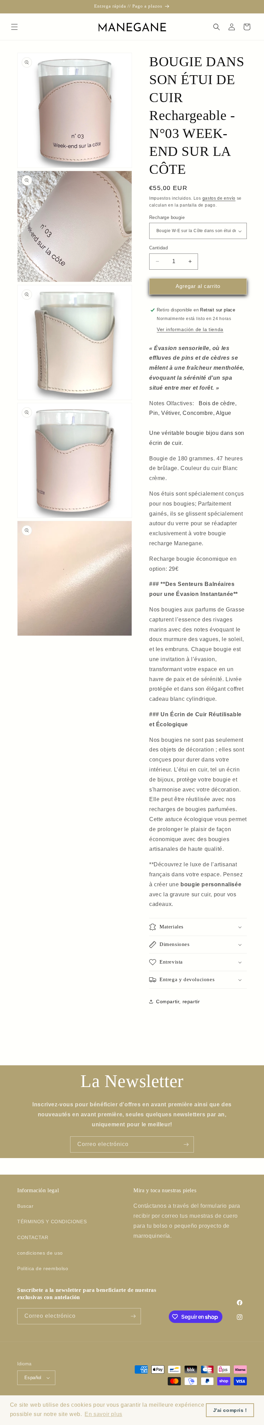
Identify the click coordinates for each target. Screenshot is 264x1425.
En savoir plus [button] (103, 1414)
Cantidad (158, 247)
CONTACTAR (32, 1237)
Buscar (25, 1206)
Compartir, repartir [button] (178, 1001)
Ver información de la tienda (190, 329)
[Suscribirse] (186, 1144)
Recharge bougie (167, 217)
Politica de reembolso (42, 1268)
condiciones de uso (40, 1253)
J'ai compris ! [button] (230, 1410)
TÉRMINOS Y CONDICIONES (52, 1221)
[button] (14, 26)
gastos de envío (219, 198)
